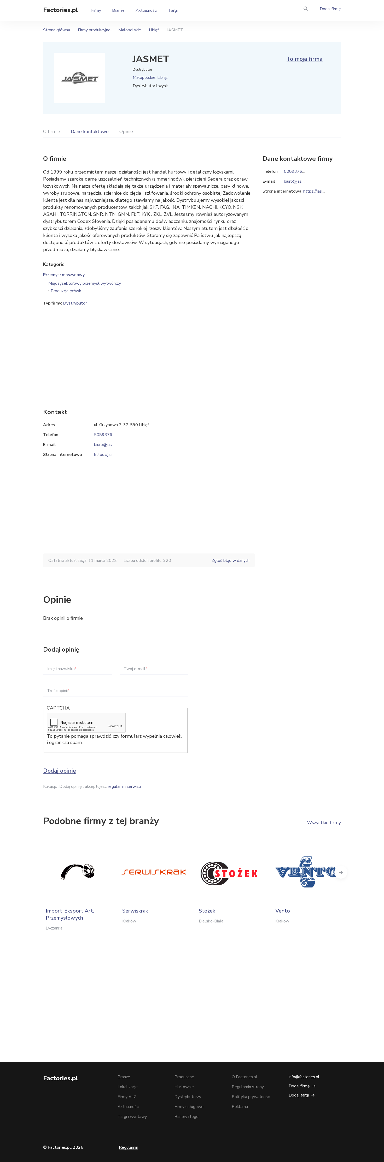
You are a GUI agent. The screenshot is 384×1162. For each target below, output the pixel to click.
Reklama (240, 1107)
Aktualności (146, 10)
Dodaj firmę (330, 9)
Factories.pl (60, 10)
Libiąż (154, 30)
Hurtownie (184, 1087)
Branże (118, 10)
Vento (282, 910)
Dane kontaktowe (90, 131)
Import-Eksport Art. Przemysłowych (70, 914)
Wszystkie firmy (324, 822)
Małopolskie (129, 30)
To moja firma (305, 59)
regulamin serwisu (124, 786)
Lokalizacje (128, 1087)
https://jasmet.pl (109, 454)
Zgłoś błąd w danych (230, 560)
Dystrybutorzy (187, 1097)
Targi (173, 10)
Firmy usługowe (188, 1107)
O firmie (51, 131)
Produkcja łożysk (66, 291)
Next (340, 872)
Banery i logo (186, 1116)
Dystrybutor (75, 303)
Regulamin (128, 1147)
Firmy (96, 10)
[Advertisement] (149, 349)
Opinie (126, 131)
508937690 (106, 435)
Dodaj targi (299, 1095)
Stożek (207, 910)
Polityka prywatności (251, 1097)
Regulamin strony (248, 1087)
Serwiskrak (135, 910)
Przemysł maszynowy (64, 275)
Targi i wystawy (132, 1116)
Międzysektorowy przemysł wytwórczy (84, 283)
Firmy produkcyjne (94, 30)
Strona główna (56, 30)
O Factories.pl (244, 1077)
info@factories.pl (304, 1077)
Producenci (184, 1077)
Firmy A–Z (127, 1097)
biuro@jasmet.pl (109, 445)
